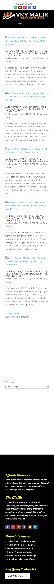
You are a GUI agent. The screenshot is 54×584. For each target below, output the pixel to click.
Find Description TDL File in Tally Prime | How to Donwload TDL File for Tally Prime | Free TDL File (26, 218)
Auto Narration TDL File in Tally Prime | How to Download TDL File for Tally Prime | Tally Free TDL (26, 109)
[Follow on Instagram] (25, 7)
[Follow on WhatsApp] (15, 7)
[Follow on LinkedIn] (35, 527)
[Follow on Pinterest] (18, 527)
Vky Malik (12, 58)
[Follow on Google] (29, 7)
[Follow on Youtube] (20, 7)
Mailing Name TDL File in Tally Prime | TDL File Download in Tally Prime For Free (26, 160)
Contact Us (15, 575)
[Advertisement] (27, 350)
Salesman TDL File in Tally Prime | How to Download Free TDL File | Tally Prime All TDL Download (26, 53)
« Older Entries (12, 313)
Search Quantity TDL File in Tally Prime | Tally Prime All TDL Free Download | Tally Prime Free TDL (26, 273)
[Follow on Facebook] (34, 7)
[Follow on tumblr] (24, 527)
